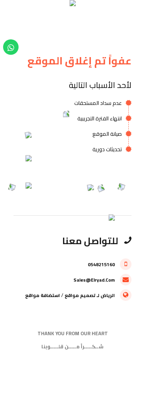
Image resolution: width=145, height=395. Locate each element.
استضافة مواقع (42, 295)
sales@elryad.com (94, 279)
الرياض (108, 295)
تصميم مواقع (80, 295)
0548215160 (102, 264)
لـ (98, 295)
